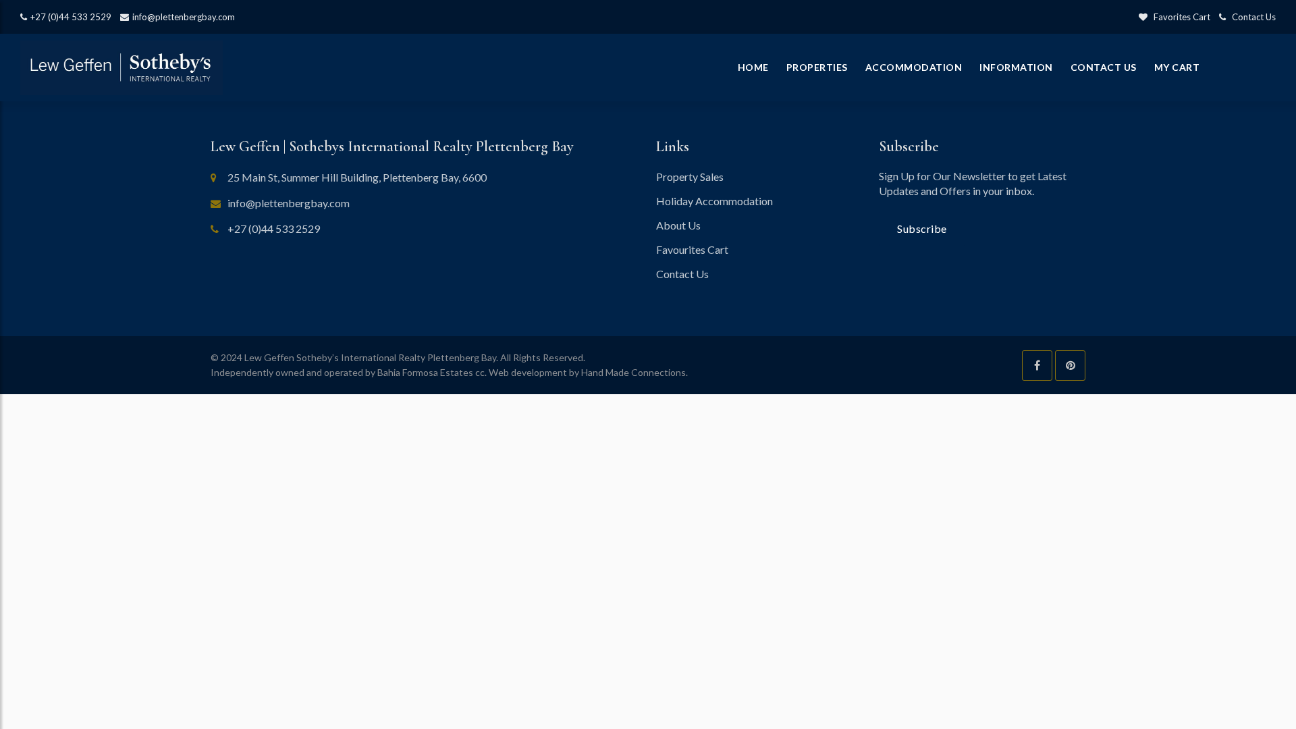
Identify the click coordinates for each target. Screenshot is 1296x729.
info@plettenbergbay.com (183, 16)
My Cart (1177, 67)
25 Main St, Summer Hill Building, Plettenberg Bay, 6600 (357, 177)
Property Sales (690, 176)
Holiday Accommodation (714, 200)
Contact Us (1251, 16)
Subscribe (922, 228)
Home (753, 67)
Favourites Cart (692, 249)
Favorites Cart (1179, 16)
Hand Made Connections (633, 372)
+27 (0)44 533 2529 (70, 16)
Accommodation (914, 67)
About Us (678, 225)
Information (1016, 67)
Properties (817, 67)
